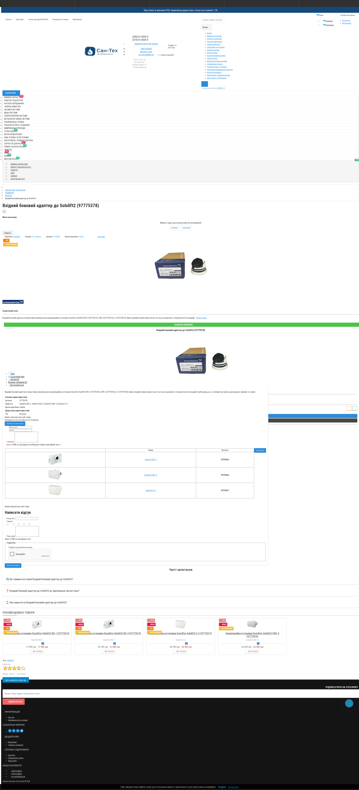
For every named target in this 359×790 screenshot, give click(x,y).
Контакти (11, 755)
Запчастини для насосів (216, 47)
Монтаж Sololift (11, 158)
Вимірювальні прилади (14, 128)
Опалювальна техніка (215, 64)
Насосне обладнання (214, 42)
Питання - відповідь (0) (17, 382)
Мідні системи (212, 53)
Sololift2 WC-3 (150, 460)
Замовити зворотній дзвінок (146, 44)
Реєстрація (346, 20)
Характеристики (17, 377)
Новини (7, 155)
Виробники (77, 19)
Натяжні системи (213, 50)
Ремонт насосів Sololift (15, 146)
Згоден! (222, 787)
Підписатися (15, 702)
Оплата (8, 19)
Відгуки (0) (15, 379)
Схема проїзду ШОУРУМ (38, 19)
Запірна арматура (213, 44)
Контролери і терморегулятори (218, 75)
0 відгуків (101, 237)
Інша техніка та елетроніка (216, 78)
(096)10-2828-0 (16, 771)
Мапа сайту (12, 761)
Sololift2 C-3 (151, 490)
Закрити (7, 233)
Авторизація (346, 23)
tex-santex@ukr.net (146, 55)
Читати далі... (201, 318)
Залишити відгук (13, 565)
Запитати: (10, 442)
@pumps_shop (146, 52)
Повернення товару (60, 19)
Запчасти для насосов (14, 143)
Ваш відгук (11, 536)
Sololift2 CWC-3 (150, 475)
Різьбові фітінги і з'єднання (217, 67)
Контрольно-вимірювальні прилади (220, 70)
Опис (13, 374)
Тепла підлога (212, 58)
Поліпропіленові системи (216, 56)
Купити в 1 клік (38, 630)
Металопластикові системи (217, 61)
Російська (329, 21)
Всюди (209, 33)
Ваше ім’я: (11, 519)
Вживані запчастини (214, 36)
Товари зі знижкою (15, 745)
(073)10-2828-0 (16, 774)
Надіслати (260, 450)
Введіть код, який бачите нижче (20, 547)
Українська (329, 25)
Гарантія (8, 150)
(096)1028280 (146, 49)
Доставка (20, 19)
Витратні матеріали (214, 72)
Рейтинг (10, 521)
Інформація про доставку (18, 720)
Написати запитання (15, 424)
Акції (6, 152)
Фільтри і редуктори (214, 39)
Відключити (233, 787)
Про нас (11, 717)
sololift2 (10, 660)
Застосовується (17, 385)
